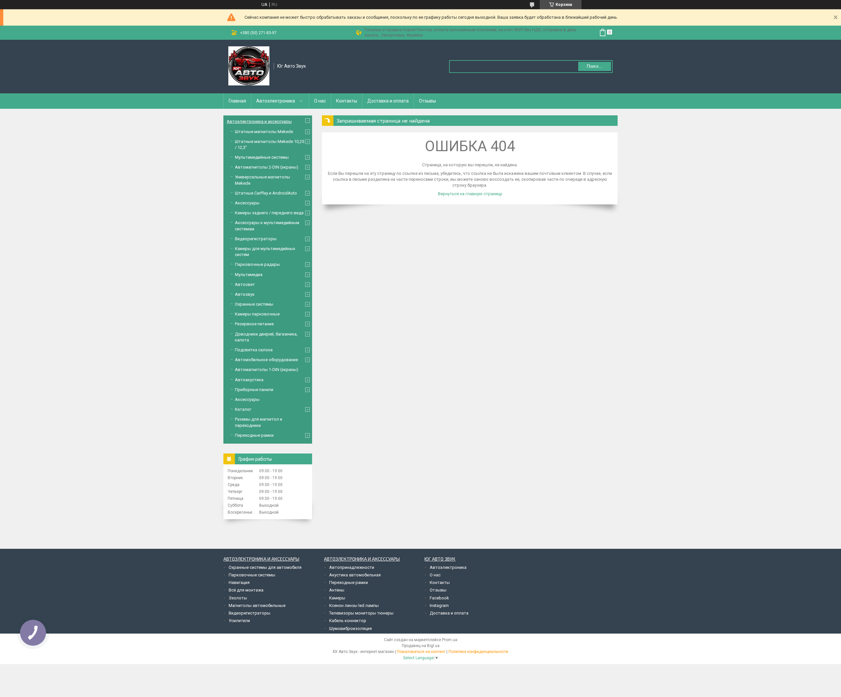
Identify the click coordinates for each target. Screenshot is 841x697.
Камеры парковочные (257, 314)
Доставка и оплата (388, 101)
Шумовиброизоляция (350, 628)
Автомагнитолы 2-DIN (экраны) (266, 167)
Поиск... (594, 66)
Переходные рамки (254, 435)
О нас (320, 101)
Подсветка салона (254, 349)
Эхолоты (238, 597)
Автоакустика (249, 379)
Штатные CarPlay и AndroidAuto (266, 193)
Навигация (239, 582)
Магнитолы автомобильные (257, 605)
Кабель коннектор (347, 620)
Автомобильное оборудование (266, 359)
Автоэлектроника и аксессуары (259, 121)
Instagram (439, 605)
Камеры (337, 597)
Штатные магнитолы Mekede (264, 131)
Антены (336, 590)
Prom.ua (449, 640)
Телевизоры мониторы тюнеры (361, 613)
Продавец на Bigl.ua (421, 645)
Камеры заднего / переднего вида (269, 212)
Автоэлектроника (275, 101)
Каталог (243, 409)
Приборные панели (254, 389)
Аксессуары (247, 202)
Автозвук (245, 294)
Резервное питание (254, 323)
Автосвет (245, 284)
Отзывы (427, 101)
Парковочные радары (257, 264)
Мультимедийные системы (262, 157)
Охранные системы (254, 304)
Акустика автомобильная (355, 574)
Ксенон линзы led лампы (354, 605)
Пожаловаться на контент (421, 651)
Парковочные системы (252, 574)
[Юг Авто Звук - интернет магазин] (248, 66)
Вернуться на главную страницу (470, 193)
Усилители (239, 620)
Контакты (346, 101)
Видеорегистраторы (256, 238)
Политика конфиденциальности (478, 651)
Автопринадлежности (351, 567)
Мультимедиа (248, 274)
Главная (237, 101)
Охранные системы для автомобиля (265, 567)
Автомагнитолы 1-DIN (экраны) (266, 369)
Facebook (439, 597)
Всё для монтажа (246, 590)
